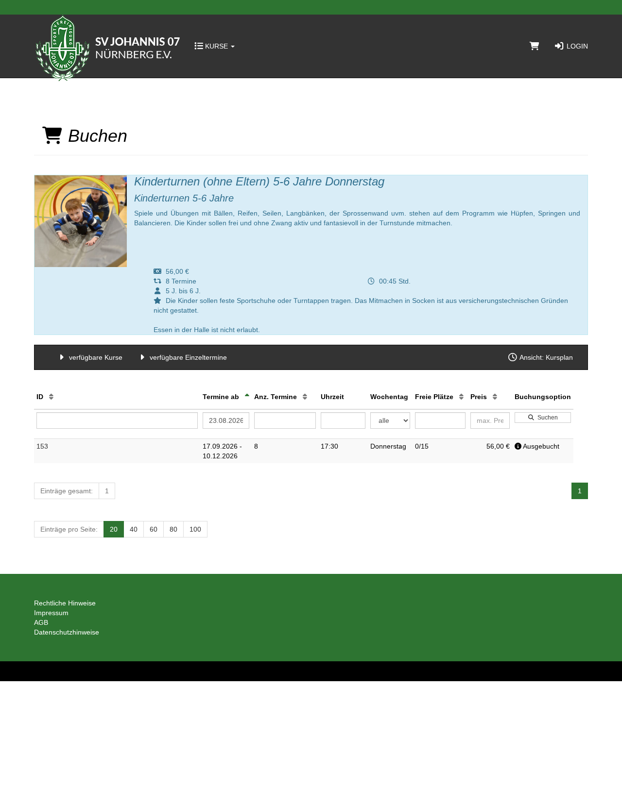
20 (114, 529)
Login (576, 46)
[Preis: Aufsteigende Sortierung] (495, 397)
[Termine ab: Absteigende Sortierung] (247, 397)
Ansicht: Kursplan (545, 357)
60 (153, 529)
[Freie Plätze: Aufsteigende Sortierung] (461, 397)
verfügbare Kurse (94, 357)
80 (173, 529)
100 (195, 529)
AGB (41, 622)
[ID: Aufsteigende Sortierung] (51, 397)
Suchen (546, 417)
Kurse (216, 46)
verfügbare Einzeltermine (187, 357)
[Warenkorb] (534, 46)
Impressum (51, 613)
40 (134, 529)
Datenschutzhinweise (66, 632)
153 (42, 446)
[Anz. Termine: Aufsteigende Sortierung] (305, 397)
